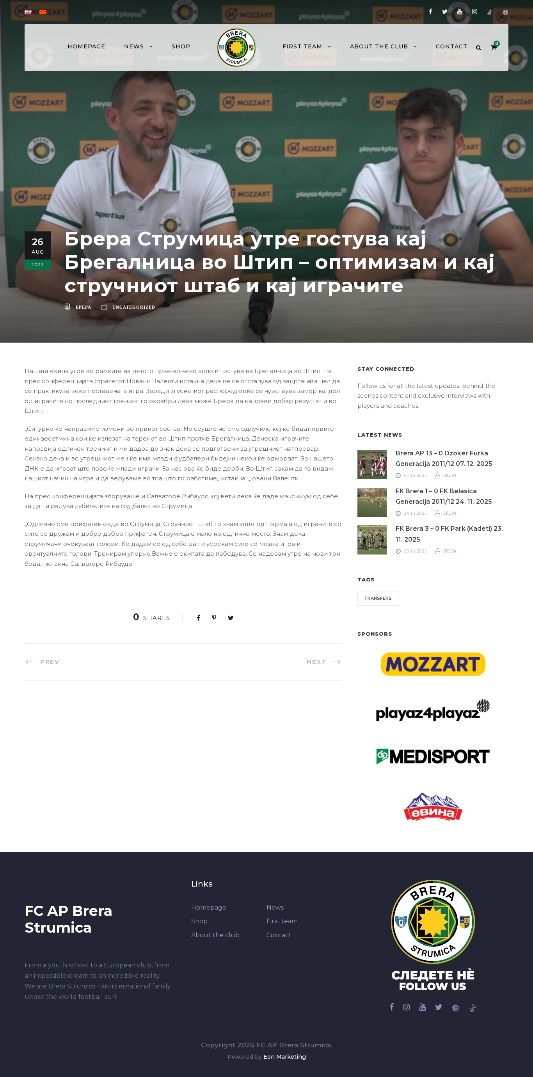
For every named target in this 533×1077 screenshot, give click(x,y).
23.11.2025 (415, 551)
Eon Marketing (284, 1056)
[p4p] (505, 11)
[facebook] (430, 11)
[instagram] (474, 11)
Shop (181, 46)
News (134, 46)
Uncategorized (133, 307)
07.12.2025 (415, 475)
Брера (83, 307)
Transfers (378, 598)
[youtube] (459, 11)
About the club (379, 46)
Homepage (86, 46)
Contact (451, 46)
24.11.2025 (415, 513)
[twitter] (445, 11)
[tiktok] (490, 11)
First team (302, 46)
